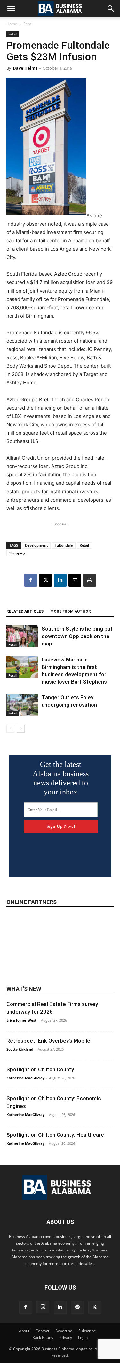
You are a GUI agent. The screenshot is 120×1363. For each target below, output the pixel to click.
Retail (28, 24)
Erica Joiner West (21, 1020)
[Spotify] (77, 1307)
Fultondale (64, 545)
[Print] (89, 580)
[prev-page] (10, 729)
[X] (45, 580)
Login (83, 1337)
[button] (11, 8)
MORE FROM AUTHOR (70, 611)
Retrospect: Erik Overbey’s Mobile (48, 1040)
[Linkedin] (60, 580)
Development (36, 545)
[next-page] (21, 729)
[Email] (74, 580)
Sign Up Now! (60, 826)
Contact (42, 1331)
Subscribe (87, 1331)
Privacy (65, 1337)
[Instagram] (42, 1307)
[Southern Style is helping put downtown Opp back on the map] (22, 636)
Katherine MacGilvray (25, 1078)
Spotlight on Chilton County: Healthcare (55, 1135)
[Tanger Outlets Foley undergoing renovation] (22, 705)
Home (11, 24)
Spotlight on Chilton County (40, 1069)
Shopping (17, 553)
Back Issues (42, 1337)
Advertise (63, 1331)
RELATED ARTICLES (25, 611)
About (24, 1331)
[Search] (111, 8)
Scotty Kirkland (19, 1049)
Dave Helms (25, 68)
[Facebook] (30, 580)
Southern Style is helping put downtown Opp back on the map (77, 636)
